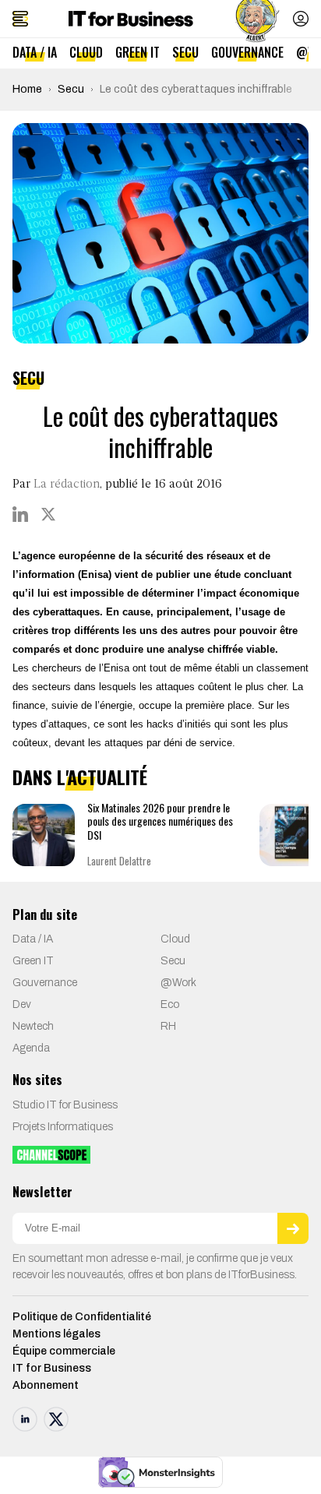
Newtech (33, 1026)
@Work (178, 982)
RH (168, 1026)
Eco (169, 1004)
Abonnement (45, 1385)
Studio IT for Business (65, 1105)
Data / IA (34, 52)
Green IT (137, 52)
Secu (185, 52)
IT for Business (51, 1368)
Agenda (31, 1048)
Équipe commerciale (63, 1351)
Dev (21, 1004)
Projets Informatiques (62, 1127)
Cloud (86, 52)
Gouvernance (247, 52)
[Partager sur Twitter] (48, 514)
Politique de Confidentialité (81, 1317)
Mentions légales (56, 1334)
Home (27, 89)
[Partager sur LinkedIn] (20, 514)
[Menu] (20, 18)
